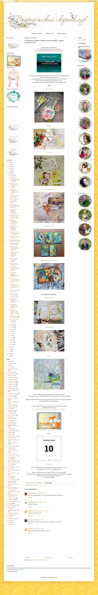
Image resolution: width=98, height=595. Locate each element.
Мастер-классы (61, 33)
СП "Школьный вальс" (13, 484)
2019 (10, 168)
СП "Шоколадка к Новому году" (12, 488)
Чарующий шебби (12, 518)
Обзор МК (10, 428)
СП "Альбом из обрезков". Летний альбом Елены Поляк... (14, 268)
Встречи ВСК (11, 375)
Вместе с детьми (12, 373)
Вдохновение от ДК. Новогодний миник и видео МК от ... (15, 233)
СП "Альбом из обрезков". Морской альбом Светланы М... (15, 280)
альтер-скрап (11, 363)
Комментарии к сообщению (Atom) (40, 560)
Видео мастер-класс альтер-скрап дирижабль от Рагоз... (14, 200)
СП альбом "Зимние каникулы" (13, 495)
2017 (10, 173)
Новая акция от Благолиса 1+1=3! (14, 264)
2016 (10, 347)
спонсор (10, 503)
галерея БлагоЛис (12, 377)
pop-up (9, 524)
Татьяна (30, 519)
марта (11, 340)
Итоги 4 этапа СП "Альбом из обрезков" (14, 321)
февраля (12, 342)
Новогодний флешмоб (13, 425)
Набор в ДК (11, 423)
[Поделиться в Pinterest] (51, 483)
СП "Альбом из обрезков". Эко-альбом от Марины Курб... (14, 312)
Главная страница (37, 33)
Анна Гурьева (48, 464)
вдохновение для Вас (13, 368)
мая (11, 335)
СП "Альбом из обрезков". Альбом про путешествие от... (14, 286)
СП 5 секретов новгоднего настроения (13, 491)
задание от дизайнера (13, 393)
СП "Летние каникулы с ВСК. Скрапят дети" (13, 461)
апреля (11, 337)
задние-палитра (11, 406)
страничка (10, 507)
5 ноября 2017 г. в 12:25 (38, 519)
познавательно (11, 437)
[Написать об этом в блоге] (47, 483)
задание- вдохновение (13, 401)
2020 (10, 166)
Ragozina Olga (31, 502)
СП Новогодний (12, 499)
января (11, 344)
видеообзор (11, 372)
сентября (12, 327)
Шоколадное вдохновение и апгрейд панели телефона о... (14, 222)
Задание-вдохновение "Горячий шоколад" (15, 240)
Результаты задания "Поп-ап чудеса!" (14, 244)
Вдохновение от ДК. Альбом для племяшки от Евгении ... (14, 254)
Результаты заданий (33, 485)
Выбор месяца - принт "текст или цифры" (15, 317)
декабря (12, 175)
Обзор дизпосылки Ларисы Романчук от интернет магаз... (14, 248)
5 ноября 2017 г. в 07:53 (42, 493)
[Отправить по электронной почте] (45, 483)
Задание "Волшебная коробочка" (14, 291)
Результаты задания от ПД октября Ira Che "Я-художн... (15, 180)
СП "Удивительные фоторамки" (12, 482)
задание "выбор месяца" (13, 390)
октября (12, 324)
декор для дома (11, 379)
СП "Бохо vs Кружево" (13, 450)
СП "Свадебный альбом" (14, 470)
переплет (10, 434)
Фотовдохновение (12, 513)
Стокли (49, 356)
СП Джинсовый (12, 498)
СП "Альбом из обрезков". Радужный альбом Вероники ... (14, 274)
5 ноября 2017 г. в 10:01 (40, 502)
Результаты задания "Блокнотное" (14, 196)
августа (12, 329)
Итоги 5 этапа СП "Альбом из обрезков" (14, 260)
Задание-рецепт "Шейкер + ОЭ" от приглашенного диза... (14, 191)
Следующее (27, 557)
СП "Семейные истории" (14, 473)
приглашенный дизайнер (14, 439)
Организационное (12, 430)
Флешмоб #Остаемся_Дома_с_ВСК (14, 509)
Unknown (30, 528)
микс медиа (11, 420)
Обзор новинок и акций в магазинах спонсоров (14, 206)
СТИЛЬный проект (12, 505)
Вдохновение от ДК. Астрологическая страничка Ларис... (14, 217)
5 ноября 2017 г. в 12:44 (38, 528)
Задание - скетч (11, 384)
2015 (10, 349)
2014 (10, 351)
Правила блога (49, 33)
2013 (10, 353)
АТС (9, 365)
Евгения (49, 125)
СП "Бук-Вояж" (11, 454)
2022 (10, 162)
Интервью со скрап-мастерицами (12, 411)
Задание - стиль (11, 386)
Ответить (30, 497)
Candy (9, 522)
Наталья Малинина (49, 226)
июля (11, 331)
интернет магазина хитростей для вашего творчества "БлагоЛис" (49, 409)
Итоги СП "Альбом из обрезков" (15, 237)
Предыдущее (70, 557)
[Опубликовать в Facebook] (49, 483)
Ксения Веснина (49, 327)
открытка (10, 432)
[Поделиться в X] (48, 483)
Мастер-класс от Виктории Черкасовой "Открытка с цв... (14, 211)
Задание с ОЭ (11, 397)
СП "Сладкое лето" (12, 479)
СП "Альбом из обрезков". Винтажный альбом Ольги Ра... (15, 300)
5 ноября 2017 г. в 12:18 (42, 510)
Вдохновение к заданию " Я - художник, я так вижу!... (14, 306)
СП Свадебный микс (13, 501)
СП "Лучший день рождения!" (12, 464)
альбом (9, 361)
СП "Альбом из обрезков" (11, 448)
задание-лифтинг (12, 405)
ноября (11, 177)
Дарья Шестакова (49, 189)
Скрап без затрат (12, 446)
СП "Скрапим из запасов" (12, 477)
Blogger (55, 577)
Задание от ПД (11, 395)
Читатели (10, 520)
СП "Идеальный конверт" (12, 458)
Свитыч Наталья (49, 297)
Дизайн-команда (12, 382)
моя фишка (10, 422)
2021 (10, 164)
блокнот (10, 367)
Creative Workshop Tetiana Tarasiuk (49, 260)
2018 (10, 171)
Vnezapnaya (49, 152)
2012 (10, 355)
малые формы (11, 413)
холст (9, 516)
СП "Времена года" (12, 455)
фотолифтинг (11, 515)
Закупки (10, 408)
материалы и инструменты (11, 418)
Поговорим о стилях (13, 436)
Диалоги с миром (12, 381)
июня (11, 333)
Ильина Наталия (49, 88)
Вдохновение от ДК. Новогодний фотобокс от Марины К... (14, 227)
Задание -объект (12, 388)
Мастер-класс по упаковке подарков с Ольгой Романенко (14, 185)
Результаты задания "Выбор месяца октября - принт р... (15, 295)
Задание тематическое (13, 398)
